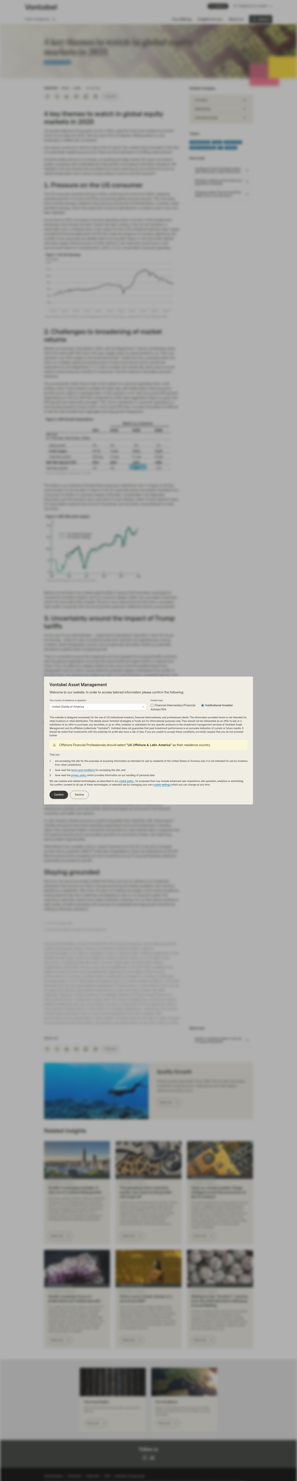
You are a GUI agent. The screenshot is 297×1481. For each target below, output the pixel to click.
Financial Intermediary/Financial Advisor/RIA (173, 707)
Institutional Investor (219, 705)
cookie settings (162, 784)
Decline (79, 794)
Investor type (157, 700)
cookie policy (126, 781)
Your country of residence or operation (68, 700)
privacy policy (79, 775)
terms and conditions (83, 770)
